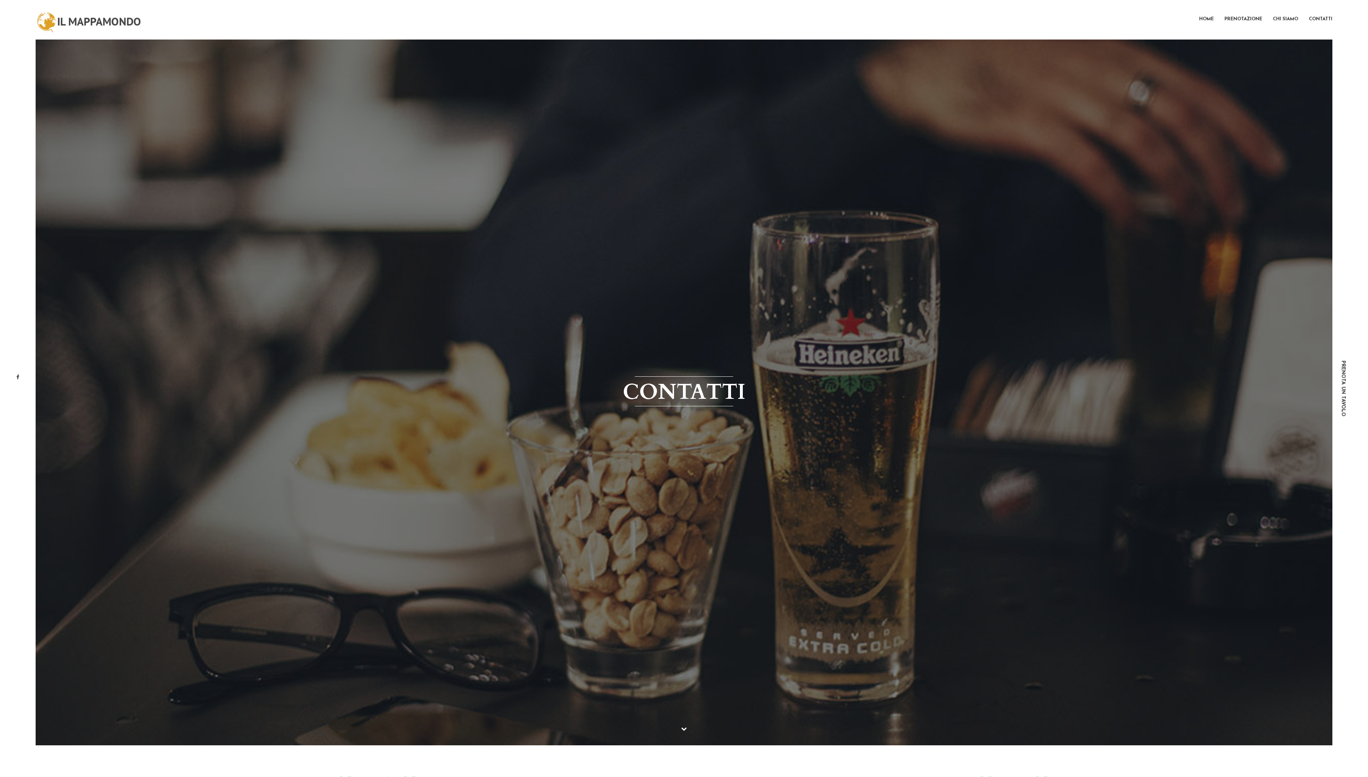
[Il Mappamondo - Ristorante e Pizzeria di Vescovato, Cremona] (89, 19)
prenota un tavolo (1343, 389)
